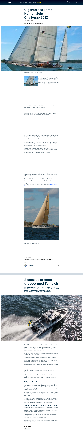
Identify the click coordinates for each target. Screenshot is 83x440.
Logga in (69, 2)
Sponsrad (27, 428)
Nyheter (39, 2)
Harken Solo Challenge (29, 259)
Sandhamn (43, 259)
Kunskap (30, 2)
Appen (34, 2)
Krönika (37, 259)
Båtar (21, 2)
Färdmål (25, 2)
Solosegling (49, 259)
